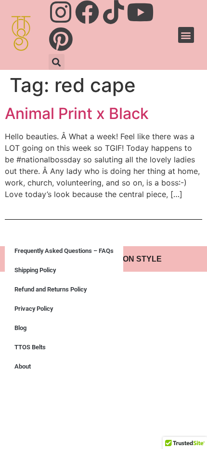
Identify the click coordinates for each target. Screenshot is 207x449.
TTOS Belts (30, 347)
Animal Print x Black (77, 113)
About (22, 366)
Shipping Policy (35, 270)
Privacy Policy (33, 308)
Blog (20, 327)
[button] (57, 62)
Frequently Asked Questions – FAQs (64, 250)
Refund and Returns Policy (50, 289)
